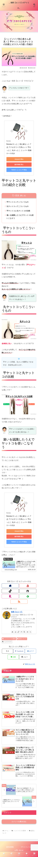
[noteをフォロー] (27, 591)
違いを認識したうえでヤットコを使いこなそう (20, 216)
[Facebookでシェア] (6, 657)
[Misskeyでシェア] (32, 651)
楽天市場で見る (19, 164)
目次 (17, 195)
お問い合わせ (19, 850)
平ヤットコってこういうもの (17, 202)
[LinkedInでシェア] (23, 663)
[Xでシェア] (6, 651)
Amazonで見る (19, 159)
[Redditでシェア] (23, 657)
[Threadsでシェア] (15, 657)
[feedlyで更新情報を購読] (27, 596)
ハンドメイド (8, 641)
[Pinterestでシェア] (15, 663)
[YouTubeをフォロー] (27, 586)
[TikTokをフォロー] (10, 591)
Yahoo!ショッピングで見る (19, 170)
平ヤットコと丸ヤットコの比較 (18, 211)
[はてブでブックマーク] (32, 657)
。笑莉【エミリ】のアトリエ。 (19, 5)
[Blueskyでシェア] (23, 651)
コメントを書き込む (19, 821)
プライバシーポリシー (28, 847)
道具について (22, 638)
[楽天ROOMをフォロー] (10, 596)
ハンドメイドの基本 (9, 638)
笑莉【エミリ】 (17, 612)
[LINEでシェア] (6, 663)
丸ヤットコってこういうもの (17, 206)
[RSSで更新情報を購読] (19, 601)
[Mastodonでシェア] (15, 651)
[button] (34, 490)
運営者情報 (10, 847)
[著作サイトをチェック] (10, 586)
